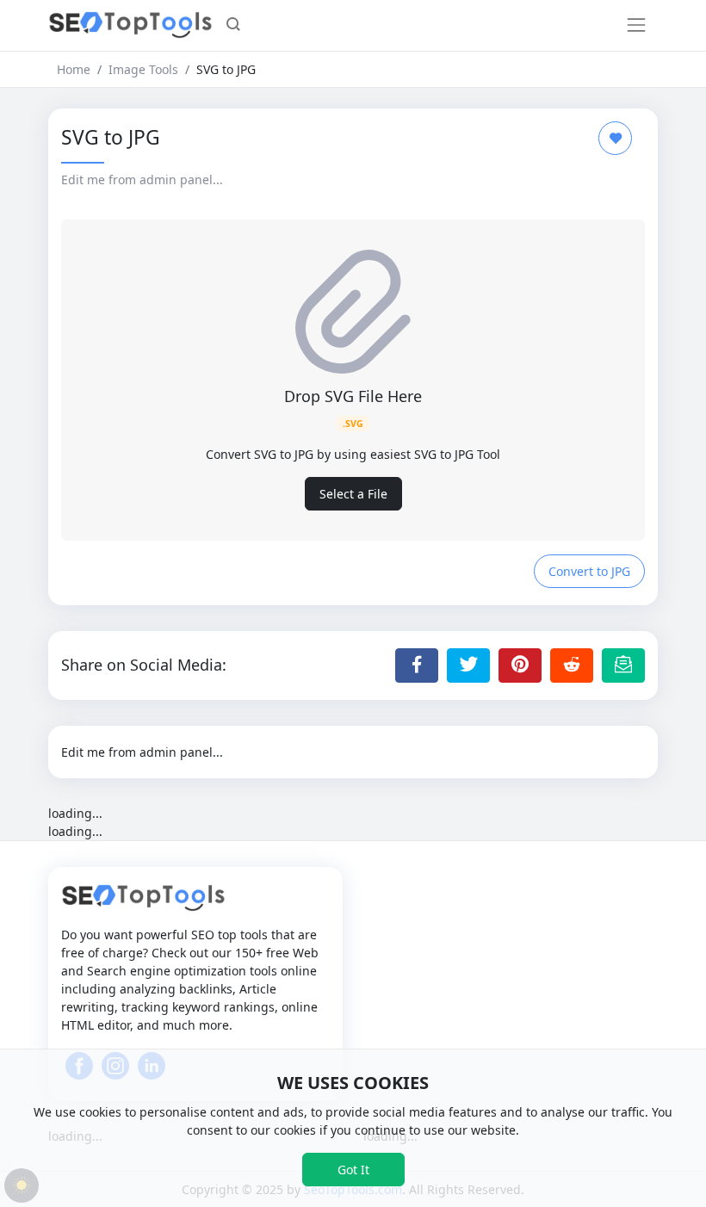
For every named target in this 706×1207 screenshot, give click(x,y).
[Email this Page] (623, 665)
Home (73, 69)
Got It (353, 1169)
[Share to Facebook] (416, 665)
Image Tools (143, 69)
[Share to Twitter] (468, 665)
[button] (233, 25)
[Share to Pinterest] (520, 665)
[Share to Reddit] (571, 665)
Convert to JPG (589, 571)
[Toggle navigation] (636, 25)
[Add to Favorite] (615, 138)
